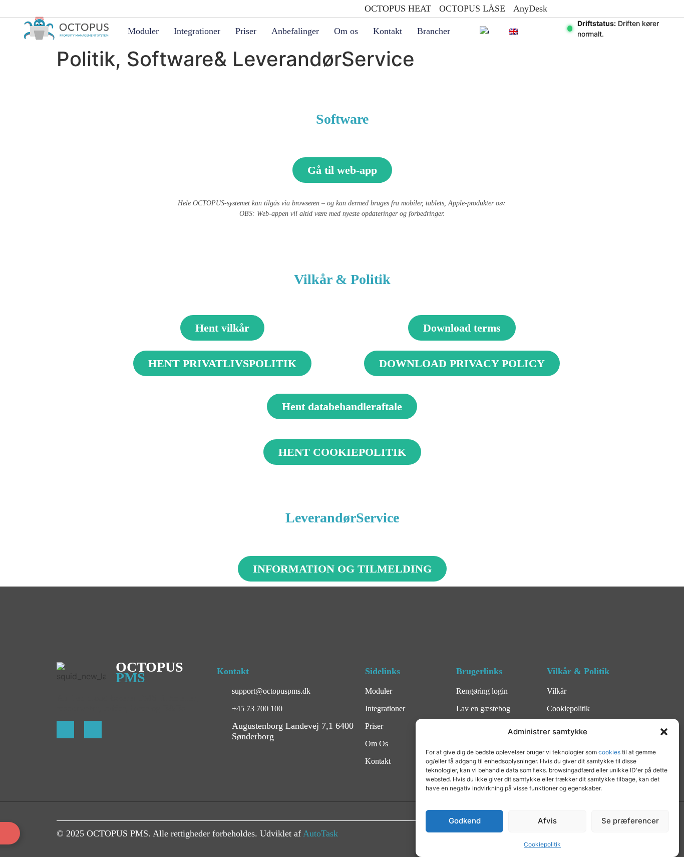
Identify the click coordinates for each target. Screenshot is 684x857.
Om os (346, 31)
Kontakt (387, 31)
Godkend (465, 821)
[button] (664, 732)
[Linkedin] (93, 729)
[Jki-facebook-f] (65, 729)
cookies (610, 752)
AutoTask (320, 833)
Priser (245, 31)
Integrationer (197, 31)
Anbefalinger (295, 31)
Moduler (143, 31)
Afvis (547, 821)
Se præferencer (630, 821)
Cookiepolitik (542, 844)
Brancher (433, 31)
